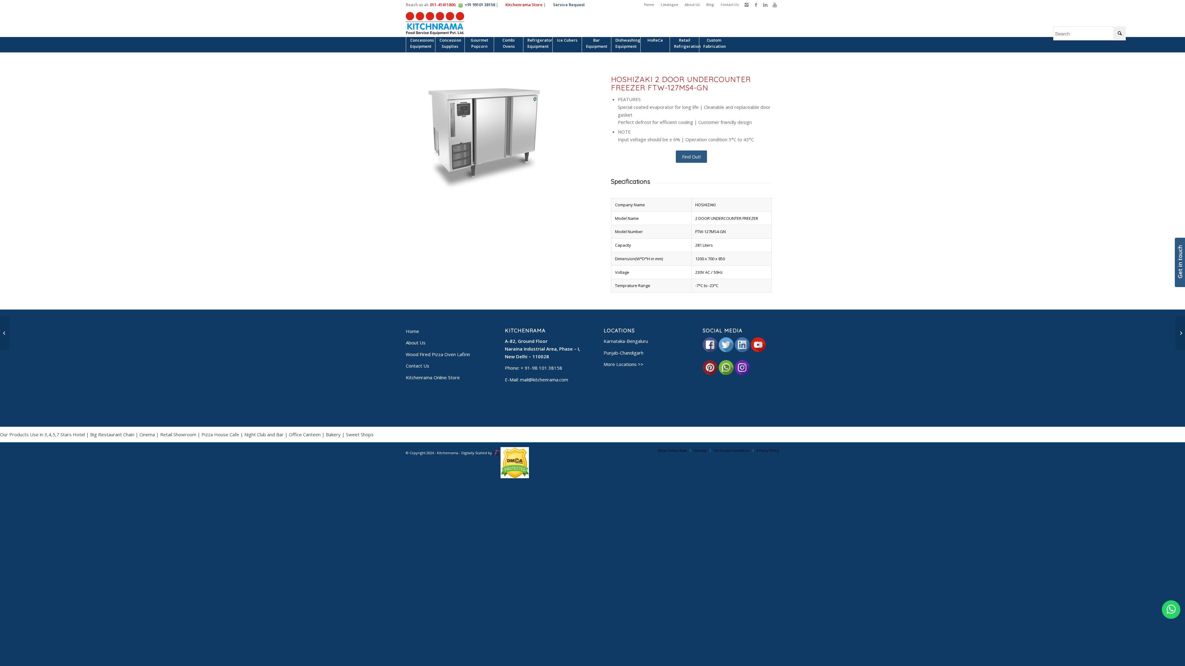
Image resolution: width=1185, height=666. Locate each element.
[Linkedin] (765, 4)
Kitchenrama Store (523, 4)
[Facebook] (755, 4)
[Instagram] (746, 4)
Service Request (568, 4)
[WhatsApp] (1171, 609)
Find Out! (691, 157)
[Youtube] (774, 4)
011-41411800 (442, 4)
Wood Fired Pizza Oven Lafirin (438, 354)
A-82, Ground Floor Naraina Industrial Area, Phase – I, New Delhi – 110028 (542, 349)
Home (649, 4)
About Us (692, 4)
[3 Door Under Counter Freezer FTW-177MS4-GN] (1180, 333)
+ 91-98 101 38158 (541, 368)
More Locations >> (623, 364)
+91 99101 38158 (480, 4)
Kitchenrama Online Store (433, 377)
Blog (710, 4)
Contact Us (730, 4)
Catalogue (669, 4)
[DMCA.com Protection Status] (515, 477)
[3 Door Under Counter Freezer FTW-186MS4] (5, 333)
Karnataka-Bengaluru (626, 341)
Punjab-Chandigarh (623, 353)
